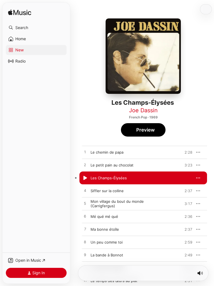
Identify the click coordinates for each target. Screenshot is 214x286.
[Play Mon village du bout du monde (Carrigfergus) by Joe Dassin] (85, 203)
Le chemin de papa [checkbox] (107, 152)
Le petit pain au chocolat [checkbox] (112, 165)
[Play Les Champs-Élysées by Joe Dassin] (85, 177)
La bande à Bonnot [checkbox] (107, 255)
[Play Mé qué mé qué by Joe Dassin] (85, 216)
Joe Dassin (143, 110)
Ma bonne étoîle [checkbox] (105, 229)
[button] (36, 27)
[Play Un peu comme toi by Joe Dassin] (85, 242)
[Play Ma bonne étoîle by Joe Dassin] (85, 229)
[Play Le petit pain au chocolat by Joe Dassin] (85, 165)
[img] (19, 12)
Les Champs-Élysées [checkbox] (109, 178)
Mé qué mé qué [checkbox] (104, 216)
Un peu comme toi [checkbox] (107, 242)
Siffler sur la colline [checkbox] (107, 191)
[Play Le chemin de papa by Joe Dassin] (85, 152)
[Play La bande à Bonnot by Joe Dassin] (85, 255)
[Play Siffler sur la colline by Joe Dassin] (85, 190)
